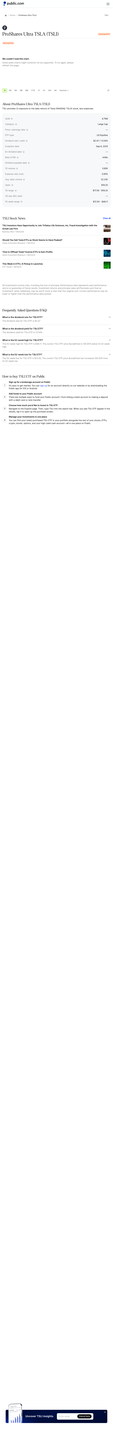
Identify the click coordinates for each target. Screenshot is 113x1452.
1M (15, 90)
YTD (33, 90)
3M (21, 90)
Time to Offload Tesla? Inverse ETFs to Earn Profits (27, 252)
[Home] (14, 3)
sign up (43, 385)
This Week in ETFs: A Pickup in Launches (22, 264)
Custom (63, 90)
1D (5, 90)
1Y (39, 90)
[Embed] (108, 90)
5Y (44, 90)
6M (26, 90)
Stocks (12, 15)
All (55, 90)
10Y (49, 90)
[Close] (105, 1412)
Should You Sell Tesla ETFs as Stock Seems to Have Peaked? (32, 240)
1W (10, 90)
